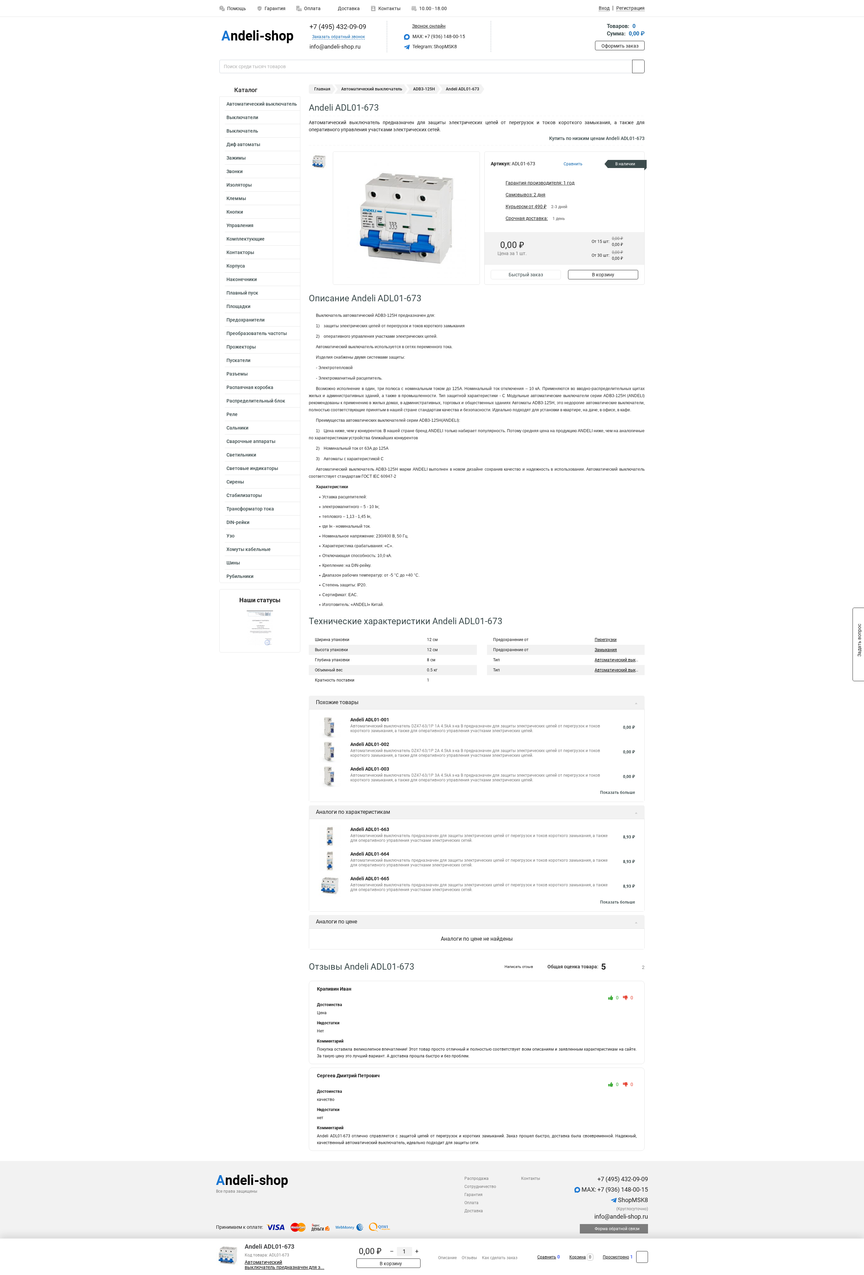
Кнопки (234, 212)
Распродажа (476, 1178)
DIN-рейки (237, 522)
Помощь (236, 8)
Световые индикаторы (252, 468)
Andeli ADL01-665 (369, 878)
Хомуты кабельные (248, 549)
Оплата (312, 8)
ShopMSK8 (632, 1199)
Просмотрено (616, 1257)
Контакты (389, 8)
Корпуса (235, 266)
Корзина (577, 1257)
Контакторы (240, 252)
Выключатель (242, 131)
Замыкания (606, 649)
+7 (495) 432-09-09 (337, 27)
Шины (233, 562)
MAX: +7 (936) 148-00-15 (438, 36)
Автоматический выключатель (261, 104)
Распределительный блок (255, 401)
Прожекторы (241, 347)
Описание (447, 1257)
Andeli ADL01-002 (369, 744)
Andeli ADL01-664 (369, 854)
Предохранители (245, 320)
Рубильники (239, 576)
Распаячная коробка (249, 387)
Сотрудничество (480, 1186)
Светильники (241, 455)
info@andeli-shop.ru (620, 1216)
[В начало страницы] (642, 1257)
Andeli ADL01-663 (369, 829)
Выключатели (242, 117)
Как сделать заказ (499, 1257)
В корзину (603, 274)
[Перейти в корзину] (599, 30)
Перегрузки (606, 639)
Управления (239, 225)
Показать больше (617, 792)
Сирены (235, 481)
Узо (230, 535)
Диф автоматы (243, 144)
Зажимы (236, 158)
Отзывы (469, 1257)
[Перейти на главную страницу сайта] (257, 36)
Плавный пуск (242, 293)
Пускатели (238, 360)
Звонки (234, 171)
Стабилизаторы (244, 495)
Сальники (237, 428)
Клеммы (236, 198)
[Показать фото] (319, 161)
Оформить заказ (620, 46)
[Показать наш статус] (260, 628)
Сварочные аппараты (250, 441)
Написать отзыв (519, 967)
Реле (232, 414)
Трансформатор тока (250, 508)
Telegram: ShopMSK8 (434, 46)
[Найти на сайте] (638, 66)
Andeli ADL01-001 (369, 719)
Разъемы (237, 374)
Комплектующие (245, 239)
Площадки (238, 306)
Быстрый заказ (526, 274)
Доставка (348, 8)
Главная (322, 89)
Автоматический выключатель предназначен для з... (284, 1265)
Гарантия (275, 8)
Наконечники (241, 279)
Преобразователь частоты (256, 333)
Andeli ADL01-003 (369, 769)
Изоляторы (239, 185)
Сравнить (546, 1257)
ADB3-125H (424, 89)
